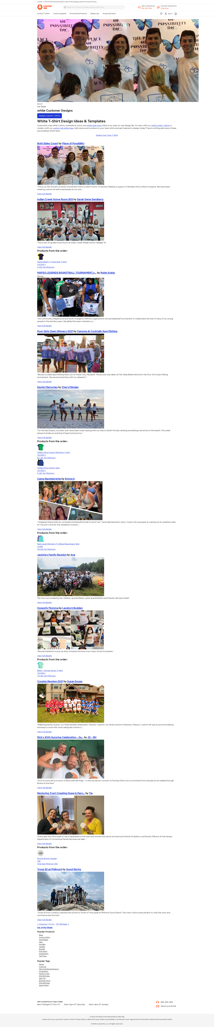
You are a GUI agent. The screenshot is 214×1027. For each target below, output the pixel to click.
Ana (72, 554)
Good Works (73, 869)
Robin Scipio (108, 272)
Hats (41, 942)
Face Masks (43, 940)
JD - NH (91, 737)
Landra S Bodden (72, 608)
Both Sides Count (47, 143)
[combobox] (94, 7)
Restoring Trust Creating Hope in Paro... (61, 793)
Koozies (42, 949)
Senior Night (44, 985)
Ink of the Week (45, 927)
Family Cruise (44, 974)
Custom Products (96, 1017)
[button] (169, 8)
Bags (41, 935)
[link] (44, 7)
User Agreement (132, 1019)
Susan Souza (74, 681)
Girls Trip (42, 978)
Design (49, 116)
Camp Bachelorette (49, 478)
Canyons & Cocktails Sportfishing (97, 331)
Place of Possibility (73, 143)
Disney (41, 964)
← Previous (42, 924)
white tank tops (94, 125)
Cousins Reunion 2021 (50, 681)
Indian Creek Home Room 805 (55, 199)
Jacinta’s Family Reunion (52, 554)
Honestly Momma (48, 608)
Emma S (70, 478)
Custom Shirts (44, 937)
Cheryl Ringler (70, 387)
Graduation (43, 971)
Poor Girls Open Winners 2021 (55, 331)
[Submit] (65, 7)
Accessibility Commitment (115, 1019)
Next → (66, 924)
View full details (44, 194)
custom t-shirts (69, 1019)
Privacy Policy (80, 1019)
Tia (91, 793)
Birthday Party (44, 981)
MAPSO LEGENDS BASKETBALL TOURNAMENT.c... (67, 272)
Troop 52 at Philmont (49, 869)
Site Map (121, 1017)
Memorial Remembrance (49, 969)
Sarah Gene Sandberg (90, 199)
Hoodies (42, 944)
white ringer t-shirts (160, 125)
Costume (42, 967)
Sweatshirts (43, 954)
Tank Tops (43, 956)
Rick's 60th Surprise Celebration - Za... (60, 737)
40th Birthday (44, 983)
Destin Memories (47, 387)
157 (57, 924)
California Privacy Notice (95, 1019)
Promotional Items (110, 1017)
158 (60, 924)
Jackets (42, 947)
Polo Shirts (43, 951)
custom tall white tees (63, 128)
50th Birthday (44, 976)
